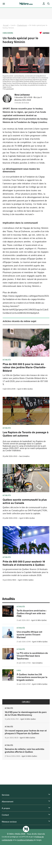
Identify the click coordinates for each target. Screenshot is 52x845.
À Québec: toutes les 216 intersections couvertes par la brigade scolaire (32, 677)
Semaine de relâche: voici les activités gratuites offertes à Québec (24, 750)
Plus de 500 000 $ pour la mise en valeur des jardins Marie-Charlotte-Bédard (24, 367)
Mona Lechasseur (22, 94)
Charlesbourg (22, 25)
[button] (3, 4)
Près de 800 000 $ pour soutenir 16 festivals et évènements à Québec (24, 562)
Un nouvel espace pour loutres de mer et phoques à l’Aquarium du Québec (26, 732)
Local (19, 670)
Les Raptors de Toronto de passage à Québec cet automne (25, 433)
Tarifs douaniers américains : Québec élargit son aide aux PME (32, 613)
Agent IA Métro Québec (25, 388)
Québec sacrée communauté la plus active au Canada (25, 501)
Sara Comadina (24, 456)
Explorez (26, 701)
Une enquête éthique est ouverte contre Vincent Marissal (29, 634)
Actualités (7, 360)
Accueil (6, 25)
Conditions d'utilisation (25, 840)
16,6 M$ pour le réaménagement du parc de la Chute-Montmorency (26, 713)
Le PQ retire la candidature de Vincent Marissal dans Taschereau (32, 655)
